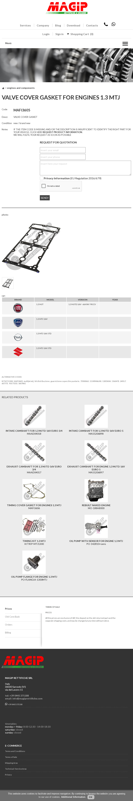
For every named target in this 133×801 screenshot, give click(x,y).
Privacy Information (57, 178)
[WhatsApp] (113, 25)
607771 (5, 383)
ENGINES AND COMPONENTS (21, 88)
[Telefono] (106, 25)
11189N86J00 (95, 381)
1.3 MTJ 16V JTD (43, 333)
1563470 (115, 381)
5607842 (22, 383)
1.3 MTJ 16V (41, 319)
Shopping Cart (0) (81, 34)
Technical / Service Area (15, 769)
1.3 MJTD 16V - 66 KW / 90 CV (82, 304)
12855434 (106, 381)
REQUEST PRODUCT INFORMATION (62, 132)
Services (25, 25)
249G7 (123, 381)
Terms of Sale (11, 757)
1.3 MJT (39, 304)
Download (73, 25)
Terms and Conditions (15, 751)
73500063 (84, 381)
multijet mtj (29, 381)
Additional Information (73, 797)
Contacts (92, 25)
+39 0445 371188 (15, 704)
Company (43, 25)
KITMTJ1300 (7, 381)
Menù (8, 43)
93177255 (13, 383)
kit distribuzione (42, 381)
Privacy (8, 775)
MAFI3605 (18, 381)
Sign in (59, 34)
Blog (58, 25)
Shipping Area (11, 763)
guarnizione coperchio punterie (65, 381)
